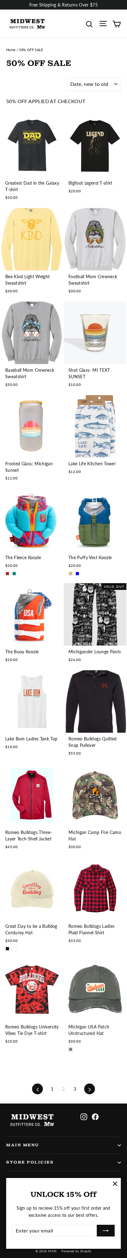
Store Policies (30, 1162)
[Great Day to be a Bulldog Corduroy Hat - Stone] (14, 949)
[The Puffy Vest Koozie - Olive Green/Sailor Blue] (77, 573)
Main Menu (22, 1145)
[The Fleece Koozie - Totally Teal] (14, 573)
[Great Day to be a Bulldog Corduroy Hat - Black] (7, 949)
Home (10, 50)
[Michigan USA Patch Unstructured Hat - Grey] (70, 1049)
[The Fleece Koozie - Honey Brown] (7, 573)
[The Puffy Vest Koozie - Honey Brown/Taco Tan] (70, 573)
